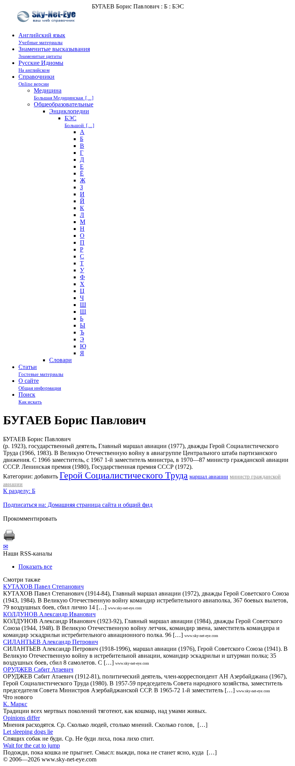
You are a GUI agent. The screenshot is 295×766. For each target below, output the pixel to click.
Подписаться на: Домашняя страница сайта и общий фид (77, 504)
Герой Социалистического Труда (124, 475)
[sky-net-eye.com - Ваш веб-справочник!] (47, 28)
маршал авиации (208, 477)
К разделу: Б (19, 491)
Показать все (35, 566)
